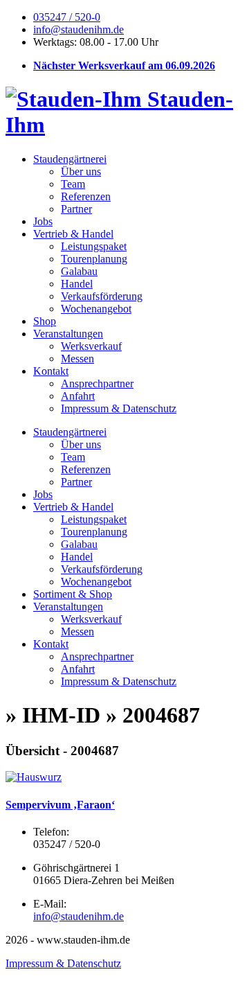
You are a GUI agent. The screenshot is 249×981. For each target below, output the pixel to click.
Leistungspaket (94, 246)
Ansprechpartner (97, 383)
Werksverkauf (91, 346)
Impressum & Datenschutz (118, 408)
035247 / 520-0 (66, 17)
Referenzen (86, 196)
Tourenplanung (94, 259)
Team (73, 184)
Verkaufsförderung (101, 296)
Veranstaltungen (68, 333)
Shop (44, 321)
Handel (77, 284)
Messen (77, 358)
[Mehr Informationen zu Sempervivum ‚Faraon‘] (34, 777)
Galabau (79, 271)
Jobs (43, 221)
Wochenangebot (96, 309)
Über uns (81, 171)
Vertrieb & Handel (73, 234)
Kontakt (50, 371)
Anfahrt (78, 396)
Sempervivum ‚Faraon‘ (60, 805)
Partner (76, 209)
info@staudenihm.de (78, 29)
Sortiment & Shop (72, 594)
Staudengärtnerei (70, 159)
